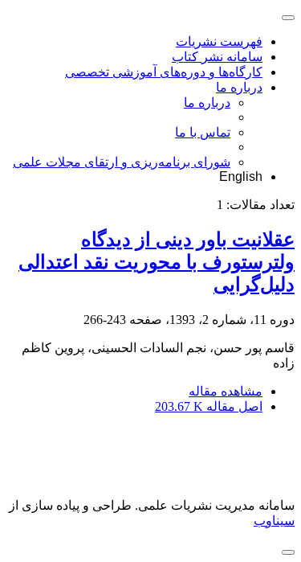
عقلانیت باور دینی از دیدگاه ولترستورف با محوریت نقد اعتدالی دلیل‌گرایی (156, 262)
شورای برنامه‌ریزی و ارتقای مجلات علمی (121, 162)
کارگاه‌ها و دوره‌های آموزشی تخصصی (163, 72)
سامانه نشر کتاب (217, 57)
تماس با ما (202, 132)
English (240, 176)
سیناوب (274, 520)
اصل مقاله (208, 406)
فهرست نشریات (219, 41)
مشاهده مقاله (225, 391)
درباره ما (239, 87)
